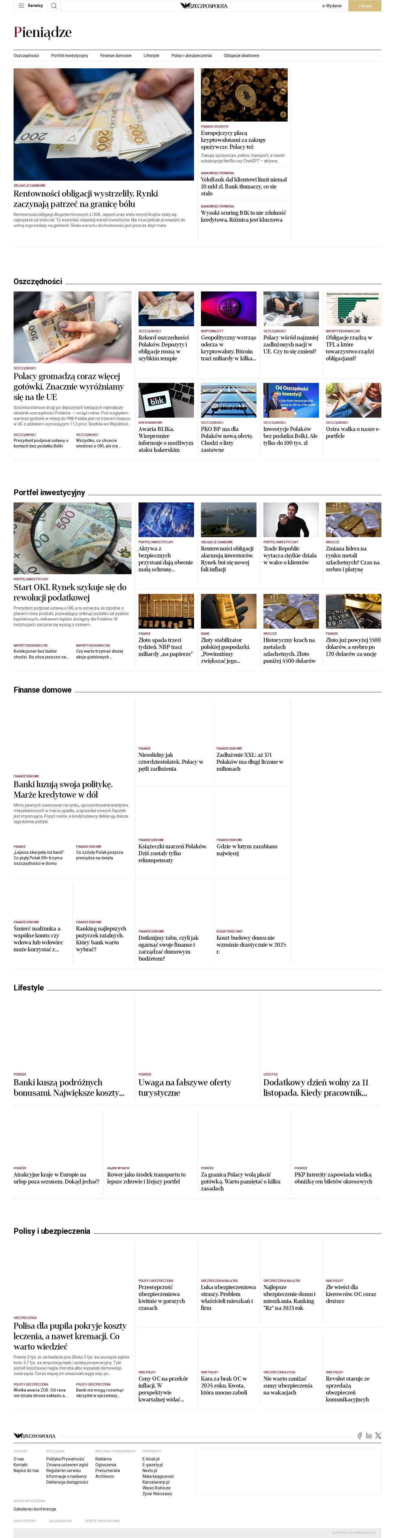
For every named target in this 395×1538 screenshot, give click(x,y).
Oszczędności (26, 55)
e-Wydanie (332, 5)
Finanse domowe (116, 55)
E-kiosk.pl (151, 1459)
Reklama (103, 1459)
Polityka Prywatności (65, 1459)
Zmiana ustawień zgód (67, 1464)
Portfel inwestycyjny (69, 55)
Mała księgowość (158, 1476)
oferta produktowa (102, 1521)
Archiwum (104, 1476)
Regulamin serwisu (63, 1470)
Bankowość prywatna (217, 173)
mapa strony (25, 1521)
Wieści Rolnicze (157, 1488)
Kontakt (21, 1464)
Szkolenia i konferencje (35, 1509)
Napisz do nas (26, 1470)
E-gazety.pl (153, 1464)
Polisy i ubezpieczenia (191, 55)
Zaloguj (365, 5)
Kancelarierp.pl (156, 1482)
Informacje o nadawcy (66, 1476)
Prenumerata (107, 1470)
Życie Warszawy (157, 1493)
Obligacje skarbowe (241, 55)
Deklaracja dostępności (67, 1482)
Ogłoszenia (105, 1464)
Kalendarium (60, 1521)
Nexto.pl (150, 1470)
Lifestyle (151, 55)
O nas (19, 1459)
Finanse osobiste (214, 126)
